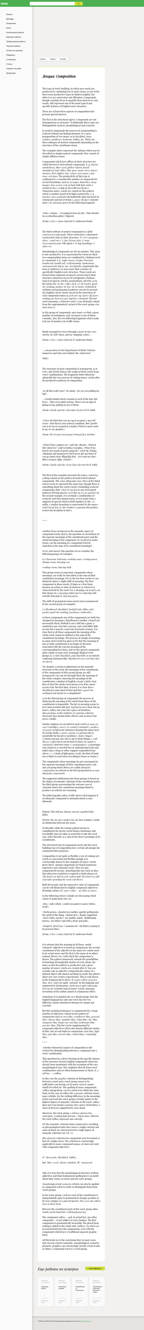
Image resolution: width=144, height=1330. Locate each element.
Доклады (10, 19)
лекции (52, 59)
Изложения (11, 23)
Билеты (9, 14)
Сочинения (11, 60)
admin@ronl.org (86, 1321)
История (63, 59)
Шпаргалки (11, 73)
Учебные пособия (13, 69)
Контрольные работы (15, 32)
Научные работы (13, 46)
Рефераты (10, 55)
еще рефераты (95, 1268)
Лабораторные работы (15, 41)
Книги (8, 28)
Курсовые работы (13, 37)
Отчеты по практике (14, 51)
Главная (43, 59)
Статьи (9, 64)
